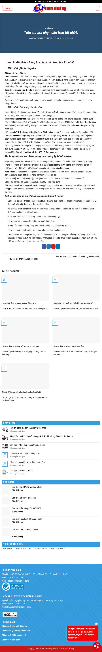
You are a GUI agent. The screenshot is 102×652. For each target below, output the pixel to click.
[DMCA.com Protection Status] (10, 614)
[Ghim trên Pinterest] (53, 246)
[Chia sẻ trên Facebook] (44, 246)
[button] (7, 8)
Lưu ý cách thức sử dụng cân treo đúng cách (19, 303)
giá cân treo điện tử (23, 90)
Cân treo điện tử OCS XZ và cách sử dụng (68, 346)
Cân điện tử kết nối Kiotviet (21, 470)
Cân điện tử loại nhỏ (40, 548)
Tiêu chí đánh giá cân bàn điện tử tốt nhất (28, 428)
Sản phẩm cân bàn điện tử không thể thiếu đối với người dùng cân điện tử (41, 436)
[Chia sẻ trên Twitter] (48, 246)
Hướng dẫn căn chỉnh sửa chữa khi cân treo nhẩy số (72, 303)
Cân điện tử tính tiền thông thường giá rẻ (27, 445)
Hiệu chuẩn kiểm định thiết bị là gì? (25, 453)
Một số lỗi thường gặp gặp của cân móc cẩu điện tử (21, 392)
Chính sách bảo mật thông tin (14, 626)
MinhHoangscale (66, 38)
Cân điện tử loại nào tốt (57, 548)
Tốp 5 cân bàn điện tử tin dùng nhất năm (27, 462)
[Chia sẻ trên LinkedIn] (58, 246)
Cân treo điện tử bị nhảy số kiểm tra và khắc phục (21, 346)
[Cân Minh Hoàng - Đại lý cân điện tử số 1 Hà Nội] (51, 8)
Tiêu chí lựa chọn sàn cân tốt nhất (23, 259)
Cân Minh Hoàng (67, 648)
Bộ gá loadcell (7, 548)
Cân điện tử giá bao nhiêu (23, 548)
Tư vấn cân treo (51, 28)
